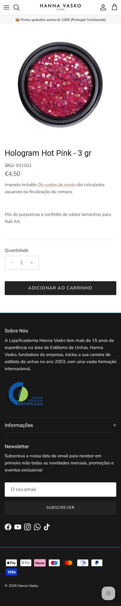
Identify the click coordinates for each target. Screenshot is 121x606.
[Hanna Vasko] (60, 7)
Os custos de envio (56, 185)
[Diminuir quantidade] (10, 262)
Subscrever (60, 507)
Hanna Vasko (28, 585)
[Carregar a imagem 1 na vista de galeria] (60, 84)
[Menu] (6, 7)
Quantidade (16, 250)
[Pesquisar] (19, 7)
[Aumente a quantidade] (33, 262)
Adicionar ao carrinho (60, 288)
